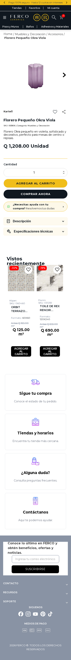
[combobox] (35, 33)
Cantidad (10, 164)
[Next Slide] (66, 2)
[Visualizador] (36, 17)
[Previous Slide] (4, 2)
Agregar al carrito (35, 183)
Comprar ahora (35, 194)
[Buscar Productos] (67, 33)
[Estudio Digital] (45, 17)
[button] (4, 17)
